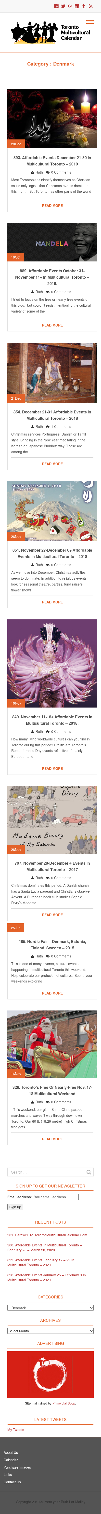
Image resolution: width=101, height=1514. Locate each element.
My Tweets (15, 1429)
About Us (11, 1452)
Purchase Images (17, 1467)
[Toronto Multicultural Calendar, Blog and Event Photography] (50, 32)
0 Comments (61, 172)
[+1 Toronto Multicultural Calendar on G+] (70, 6)
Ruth (39, 172)
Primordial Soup (63, 1403)
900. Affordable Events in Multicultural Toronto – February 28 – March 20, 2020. (44, 1247)
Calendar (11, 1459)
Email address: (20, 1196)
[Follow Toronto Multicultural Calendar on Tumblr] (83, 6)
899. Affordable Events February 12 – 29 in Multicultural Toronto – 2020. (40, 1262)
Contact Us (12, 1481)
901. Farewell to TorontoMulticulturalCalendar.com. (47, 1234)
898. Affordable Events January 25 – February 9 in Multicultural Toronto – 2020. (46, 1277)
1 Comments (61, 426)
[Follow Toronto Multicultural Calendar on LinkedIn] (77, 6)
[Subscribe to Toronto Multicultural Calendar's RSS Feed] (90, 6)
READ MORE (52, 205)
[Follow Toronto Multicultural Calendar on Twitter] (63, 6)
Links (8, 1474)
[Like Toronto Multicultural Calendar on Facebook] (56, 6)
